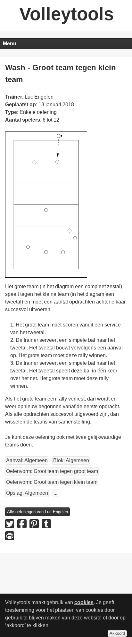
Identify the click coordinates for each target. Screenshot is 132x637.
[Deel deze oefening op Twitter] (9, 523)
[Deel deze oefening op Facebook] (21, 523)
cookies (84, 602)
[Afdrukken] (9, 535)
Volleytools (66, 14)
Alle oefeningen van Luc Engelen (37, 511)
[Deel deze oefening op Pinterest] (33, 523)
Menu (9, 43)
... (55, 493)
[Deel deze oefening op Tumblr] (46, 523)
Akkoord (117, 633)
